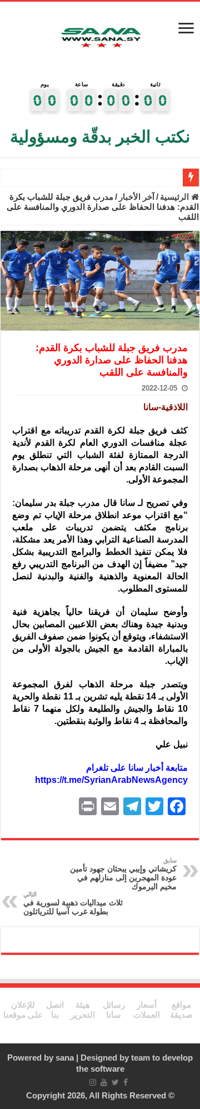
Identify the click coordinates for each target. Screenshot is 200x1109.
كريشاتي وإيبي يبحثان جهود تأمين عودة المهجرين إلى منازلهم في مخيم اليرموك (123, 874)
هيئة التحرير (83, 1009)
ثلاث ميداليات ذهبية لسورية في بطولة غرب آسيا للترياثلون (73, 903)
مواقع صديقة (181, 1009)
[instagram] (92, 1082)
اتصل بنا (55, 1009)
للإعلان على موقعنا (23, 1009)
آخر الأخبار (136, 196)
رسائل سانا (114, 1009)
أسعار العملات (146, 1009)
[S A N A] (100, 38)
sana (65, 1057)
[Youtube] (103, 1082)
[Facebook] (125, 1082)
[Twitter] (115, 1082)
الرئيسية (175, 196)
